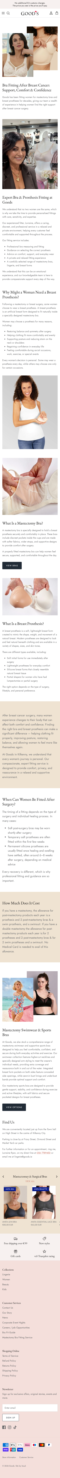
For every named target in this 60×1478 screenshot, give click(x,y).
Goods (11, 1465)
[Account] (50, 13)
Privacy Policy (9, 1375)
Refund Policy (9, 1360)
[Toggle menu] (3, 13)
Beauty (5, 1284)
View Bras (12, 565)
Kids (4, 1289)
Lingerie (6, 1274)
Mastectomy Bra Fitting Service (17, 1337)
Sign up (10, 1417)
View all (30, 1181)
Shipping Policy (10, 1370)
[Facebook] (4, 1427)
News (5, 1317)
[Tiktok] (15, 1427)
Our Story (7, 1312)
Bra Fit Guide (8, 1332)
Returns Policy (9, 1365)
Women (6, 1279)
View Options (14, 1107)
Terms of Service (10, 1356)
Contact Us (7, 1307)
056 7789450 (44, 1153)
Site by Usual (21, 1465)
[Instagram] (9, 1427)
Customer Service (26, 1457)
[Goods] (30, 13)
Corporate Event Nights (13, 1322)
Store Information (9, 1457)
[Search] (9, 13)
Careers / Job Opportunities (16, 1327)
